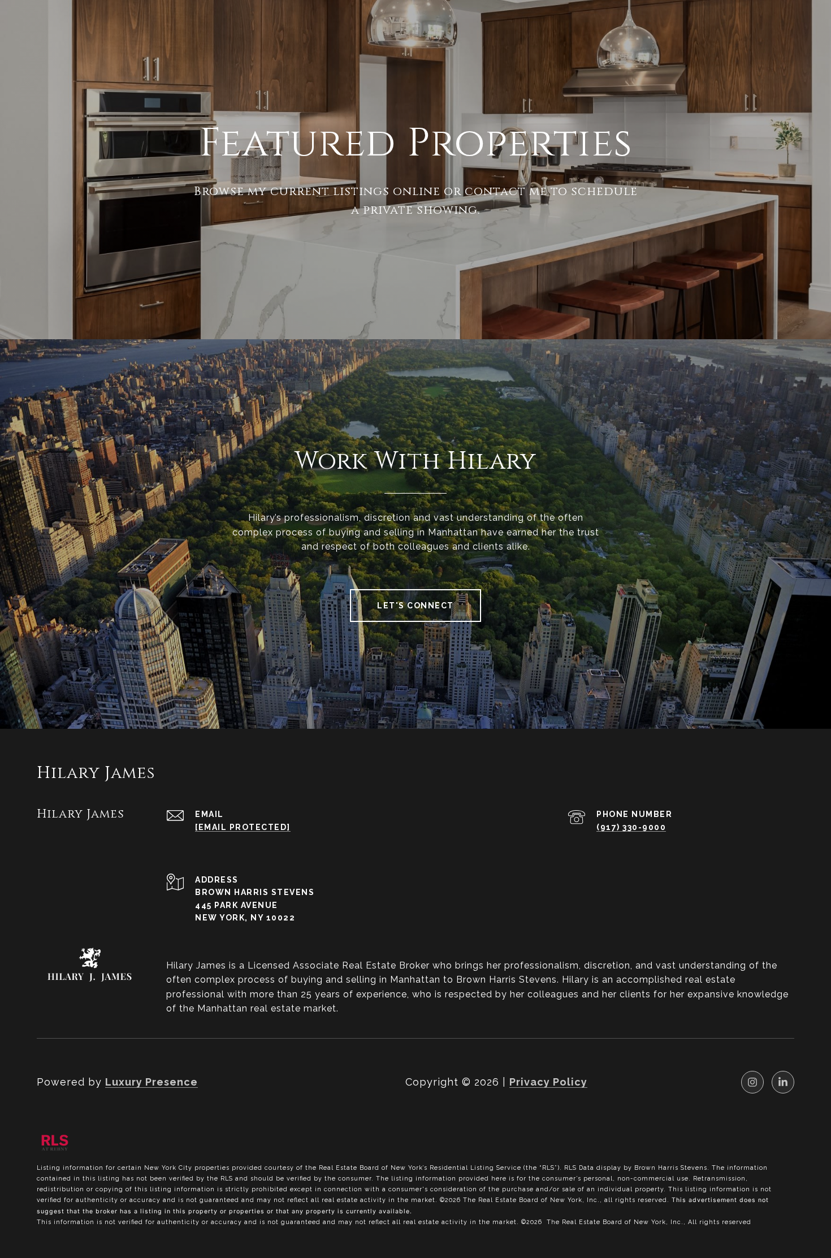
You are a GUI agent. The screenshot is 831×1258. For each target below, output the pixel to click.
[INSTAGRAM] (752, 1082)
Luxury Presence (151, 1082)
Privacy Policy (548, 1082)
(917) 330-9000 (631, 827)
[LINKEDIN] (783, 1082)
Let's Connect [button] (415, 605)
